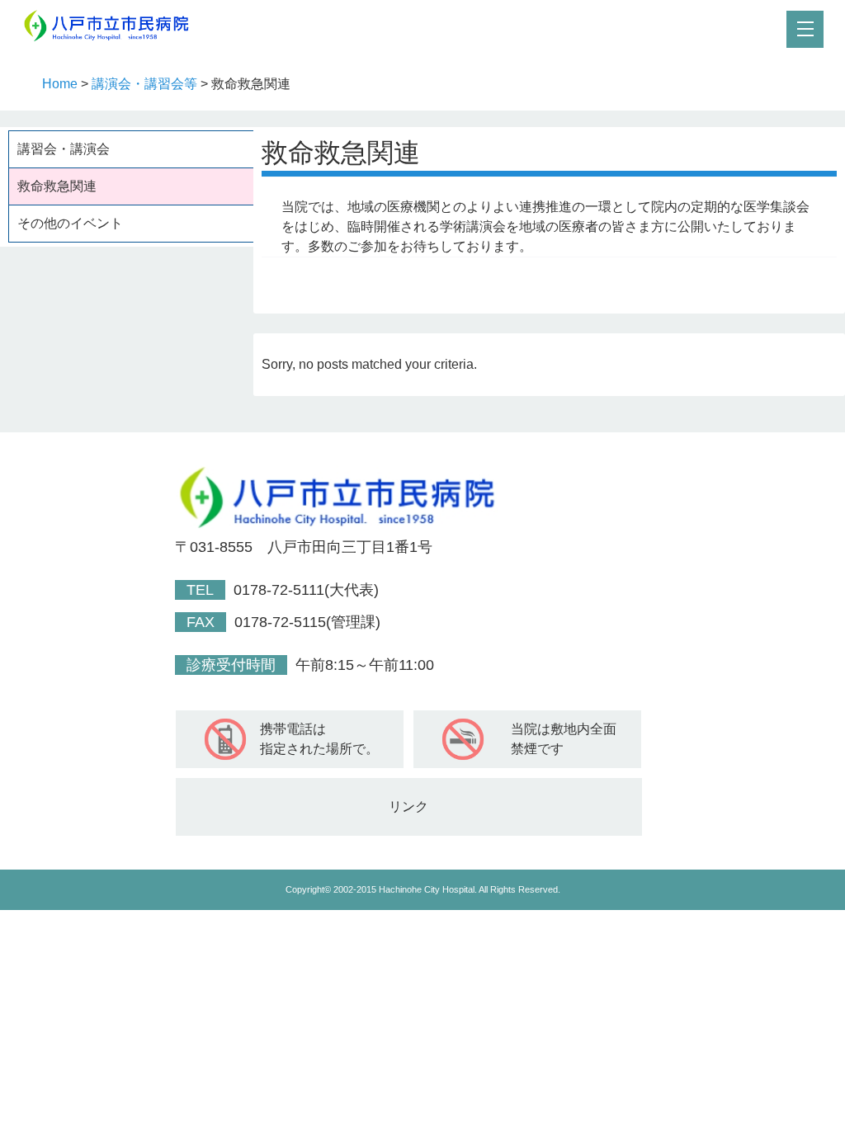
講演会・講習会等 (144, 84)
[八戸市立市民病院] (112, 38)
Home (60, 84)
